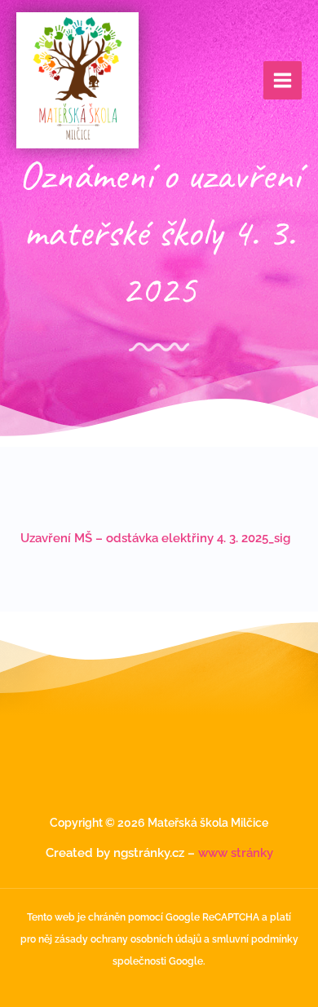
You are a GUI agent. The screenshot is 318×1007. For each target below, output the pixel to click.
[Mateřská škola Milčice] (77, 80)
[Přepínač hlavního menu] (282, 80)
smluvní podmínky (255, 939)
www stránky (235, 852)
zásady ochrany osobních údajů (128, 939)
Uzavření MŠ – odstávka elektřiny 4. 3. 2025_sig (155, 538)
